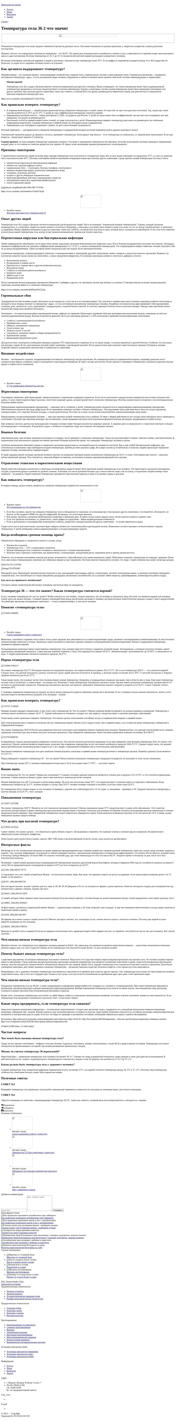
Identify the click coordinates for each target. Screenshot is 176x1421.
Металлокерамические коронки (21, 1337)
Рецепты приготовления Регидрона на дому (21, 1247)
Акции (10, 17)
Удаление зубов (14, 1308)
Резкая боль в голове (16, 1267)
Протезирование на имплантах (21, 1325)
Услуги (10, 9)
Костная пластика (15, 1315)
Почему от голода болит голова (21, 1277)
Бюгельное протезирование (19, 1335)
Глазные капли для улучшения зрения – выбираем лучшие (28, 1228)
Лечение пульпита (15, 1291)
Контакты (11, 14)
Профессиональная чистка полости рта (25, 1299)
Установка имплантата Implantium (22, 1351)
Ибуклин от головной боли (19, 1257)
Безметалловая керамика (18, 1340)
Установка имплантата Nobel (20, 1356)
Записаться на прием (11, 5)
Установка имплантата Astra (20, 1354)
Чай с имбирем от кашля (23, 1190)
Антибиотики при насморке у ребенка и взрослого (25, 1242)
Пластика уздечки (15, 1313)
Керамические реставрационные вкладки (26, 1342)
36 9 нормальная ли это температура (24, 507)
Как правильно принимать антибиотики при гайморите (27, 1218)
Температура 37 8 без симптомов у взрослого (33, 1152)
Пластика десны (14, 1310)
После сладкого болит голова (20, 1262)
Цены (9, 12)
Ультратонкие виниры (17, 1332)
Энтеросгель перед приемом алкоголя (19, 1233)
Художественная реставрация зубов (23, 1296)
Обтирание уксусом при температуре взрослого (34, 1171)
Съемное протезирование (19, 1327)
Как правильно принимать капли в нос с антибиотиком (27, 1223)
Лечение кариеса (14, 1294)
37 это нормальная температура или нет (25, 386)
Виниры (10, 1330)
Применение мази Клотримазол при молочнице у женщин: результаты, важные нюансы (42, 1238)
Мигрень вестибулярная (18, 1272)
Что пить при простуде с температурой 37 (26, 213)
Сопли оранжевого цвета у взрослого (24, 635)
